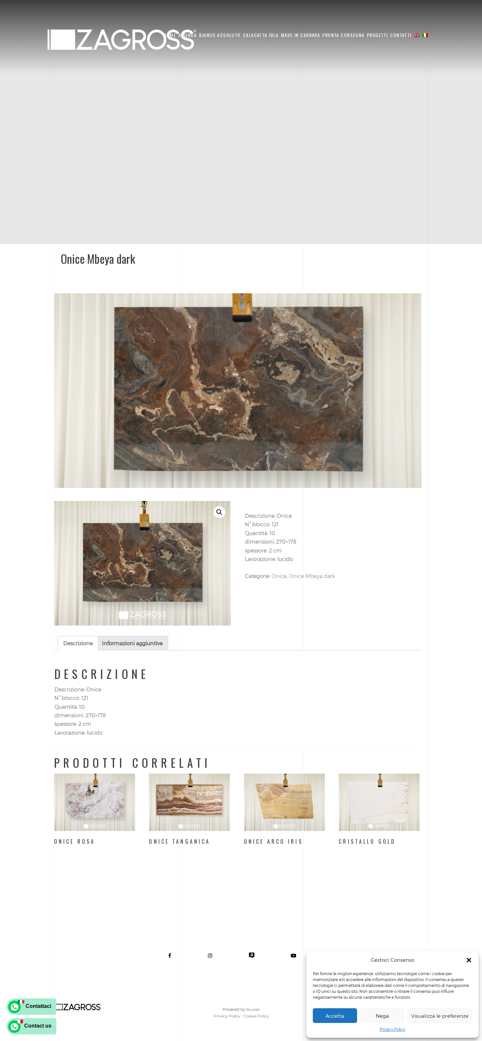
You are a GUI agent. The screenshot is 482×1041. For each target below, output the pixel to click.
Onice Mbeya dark (312, 576)
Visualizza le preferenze (440, 1016)
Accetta (335, 1016)
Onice (279, 576)
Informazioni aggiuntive (132, 643)
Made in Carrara (300, 34)
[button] (469, 960)
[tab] (78, 643)
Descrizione (78, 643)
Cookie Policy (256, 1015)
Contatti (400, 34)
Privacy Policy (392, 1029)
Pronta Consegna (343, 34)
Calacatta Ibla (261, 34)
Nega (382, 1016)
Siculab (253, 1009)
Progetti (377, 34)
